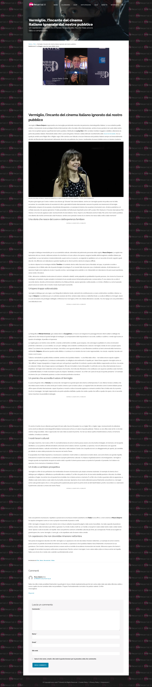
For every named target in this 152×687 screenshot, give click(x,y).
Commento (36, 609)
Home (30, 44)
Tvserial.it (37, 4)
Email (34, 642)
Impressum (105, 682)
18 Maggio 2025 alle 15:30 (42, 578)
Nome (34, 634)
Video (53, 560)
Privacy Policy (94, 682)
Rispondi (31, 593)
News (41, 560)
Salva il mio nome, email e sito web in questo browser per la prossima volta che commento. (65, 659)
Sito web (35, 650)
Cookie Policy (83, 682)
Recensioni (47, 560)
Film (34, 44)
